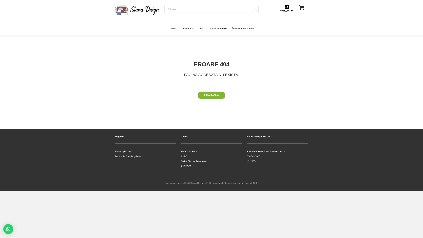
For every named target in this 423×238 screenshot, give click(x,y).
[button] (8, 229)
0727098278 (286, 11)
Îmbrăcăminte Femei (243, 28)
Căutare (255, 9)
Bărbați (187, 28)
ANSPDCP (186, 166)
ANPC (184, 156)
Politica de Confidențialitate (128, 156)
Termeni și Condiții (124, 151)
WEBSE (254, 183)
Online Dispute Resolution (193, 161)
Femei (173, 28)
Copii (200, 28)
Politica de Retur (189, 151)
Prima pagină (211, 95)
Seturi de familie (218, 28)
